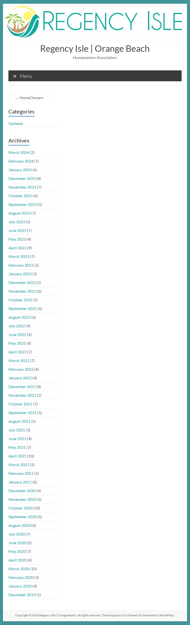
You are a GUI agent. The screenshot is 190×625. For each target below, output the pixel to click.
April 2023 (17, 247)
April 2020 (17, 560)
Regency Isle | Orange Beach (95, 48)
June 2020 (17, 542)
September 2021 (22, 412)
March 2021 (18, 464)
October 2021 (20, 403)
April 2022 (17, 351)
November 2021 (22, 395)
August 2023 (19, 213)
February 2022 (20, 369)
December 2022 (22, 282)
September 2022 (22, 308)
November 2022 (22, 291)
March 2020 (18, 568)
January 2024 (20, 169)
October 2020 (20, 508)
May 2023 (17, 239)
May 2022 (17, 343)
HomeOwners (29, 97)
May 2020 (17, 551)
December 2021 (22, 386)
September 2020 (22, 516)
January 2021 (20, 482)
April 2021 (17, 456)
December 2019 (22, 594)
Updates (15, 123)
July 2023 (16, 221)
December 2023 (22, 178)
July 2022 (16, 325)
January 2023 (20, 273)
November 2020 (22, 499)
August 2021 (19, 421)
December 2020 (22, 490)
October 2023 (20, 195)
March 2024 (18, 152)
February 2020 (20, 577)
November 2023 (22, 187)
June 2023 (17, 230)
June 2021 (17, 438)
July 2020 (16, 534)
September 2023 (22, 204)
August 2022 (19, 317)
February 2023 (20, 265)
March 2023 (18, 256)
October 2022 (20, 299)
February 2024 (20, 161)
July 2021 (16, 429)
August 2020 (19, 525)
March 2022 (18, 360)
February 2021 (20, 473)
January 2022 (20, 377)
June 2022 (17, 334)
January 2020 (20, 586)
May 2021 (17, 447)
